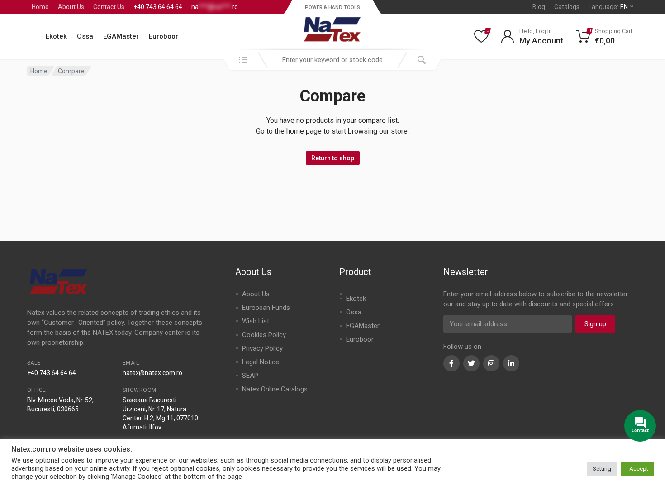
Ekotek (56, 36)
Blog (538, 6)
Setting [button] (602, 468)
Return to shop (332, 158)
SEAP (250, 375)
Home (40, 6)
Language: (608, 6)
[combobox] (332, 60)
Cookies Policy (264, 335)
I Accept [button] (637, 468)
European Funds (266, 308)
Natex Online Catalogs (275, 389)
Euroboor (163, 36)
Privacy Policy (262, 348)
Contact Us (108, 6)
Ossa (85, 36)
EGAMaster (121, 36)
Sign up (595, 324)
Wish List (255, 321)
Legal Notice (260, 362)
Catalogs (567, 6)
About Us (71, 6)
